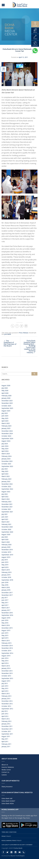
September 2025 (7, 408)
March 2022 (6, 499)
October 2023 (6, 464)
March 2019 (6, 570)
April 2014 (5, 663)
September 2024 (7, 438)
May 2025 (5, 418)
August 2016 (6, 618)
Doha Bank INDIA (8, 803)
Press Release (23, 333)
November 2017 (7, 595)
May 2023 (5, 471)
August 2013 (6, 681)
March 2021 (6, 522)
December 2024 (7, 431)
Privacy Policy (6, 836)
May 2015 (5, 635)
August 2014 (6, 656)
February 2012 (6, 721)
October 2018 (6, 577)
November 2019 (7, 550)
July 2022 (5, 494)
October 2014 (6, 651)
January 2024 (6, 459)
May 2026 (5, 390)
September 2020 (7, 532)
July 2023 (5, 469)
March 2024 (6, 454)
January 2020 (6, 547)
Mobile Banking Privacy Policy (11, 840)
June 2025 (5, 416)
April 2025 (5, 421)
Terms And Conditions (9, 832)
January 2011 (6, 746)
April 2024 (5, 451)
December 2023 (7, 461)
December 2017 (7, 593)
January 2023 (6, 481)
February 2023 (6, 479)
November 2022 (7, 484)
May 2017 (5, 603)
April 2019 (5, 567)
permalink (7, 334)
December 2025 (7, 401)
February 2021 (6, 524)
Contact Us (5, 772)
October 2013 (6, 676)
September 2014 (7, 653)
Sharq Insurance (7, 787)
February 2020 (6, 545)
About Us (5, 765)
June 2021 (5, 517)
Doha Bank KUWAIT (8, 801)
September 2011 (7, 734)
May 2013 (5, 688)
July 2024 (5, 444)
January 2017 (6, 610)
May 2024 (5, 449)
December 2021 (7, 504)
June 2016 (5, 620)
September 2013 (7, 678)
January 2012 (6, 724)
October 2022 (6, 486)
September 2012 (7, 709)
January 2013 (6, 699)
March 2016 (6, 625)
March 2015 (6, 641)
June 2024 (5, 446)
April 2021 (5, 519)
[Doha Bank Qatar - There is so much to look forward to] (19, 4)
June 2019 (5, 562)
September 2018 (7, 580)
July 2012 (5, 711)
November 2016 (7, 613)
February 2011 (6, 744)
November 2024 (7, 433)
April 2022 (5, 497)
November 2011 (7, 729)
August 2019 (6, 557)
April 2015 (5, 638)
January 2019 (6, 575)
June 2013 (5, 686)
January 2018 (6, 590)
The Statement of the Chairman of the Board (10, 343)
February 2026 (6, 396)
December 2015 (7, 628)
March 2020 (6, 542)
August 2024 (6, 441)
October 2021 (6, 509)
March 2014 (6, 666)
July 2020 (5, 537)
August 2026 (6, 385)
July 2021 (5, 514)
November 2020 (7, 527)
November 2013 (7, 673)
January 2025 (6, 428)
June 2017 (5, 600)
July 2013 (5, 683)
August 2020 (6, 534)
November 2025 (7, 403)
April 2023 (5, 474)
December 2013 (7, 671)
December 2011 (7, 726)
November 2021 (7, 507)
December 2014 (7, 646)
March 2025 (6, 423)
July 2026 (5, 388)
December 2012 (7, 701)
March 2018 (6, 587)
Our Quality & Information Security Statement (17, 844)
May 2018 (5, 585)
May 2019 (5, 565)
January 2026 (6, 398)
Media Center (6, 770)
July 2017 (5, 598)
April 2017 (5, 605)
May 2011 (5, 739)
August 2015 (6, 630)
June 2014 (5, 658)
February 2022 (6, 502)
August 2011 (6, 736)
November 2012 (7, 704)
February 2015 (6, 643)
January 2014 (6, 668)
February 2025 (6, 426)
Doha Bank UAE (7, 798)
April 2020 (5, 539)
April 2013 (5, 691)
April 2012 (5, 716)
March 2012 (6, 719)
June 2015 (5, 633)
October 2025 (6, 406)
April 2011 (5, 741)
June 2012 (5, 714)
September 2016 (7, 615)
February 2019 (6, 572)
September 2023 (7, 466)
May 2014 (5, 661)
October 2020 (6, 529)
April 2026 (5, 393)
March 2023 (6, 476)
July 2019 (5, 560)
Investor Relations (8, 767)
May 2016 (5, 623)
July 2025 (5, 413)
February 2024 (6, 456)
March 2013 (6, 694)
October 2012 (6, 706)
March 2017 (6, 608)
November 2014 (7, 648)
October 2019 (6, 552)
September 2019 (7, 555)
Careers (4, 775)
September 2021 (7, 512)
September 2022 (7, 489)
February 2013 (6, 696)
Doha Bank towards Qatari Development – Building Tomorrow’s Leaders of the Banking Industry (29, 347)
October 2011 (6, 731)
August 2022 (6, 492)
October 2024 (6, 436)
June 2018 (5, 582)
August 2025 (6, 411)
